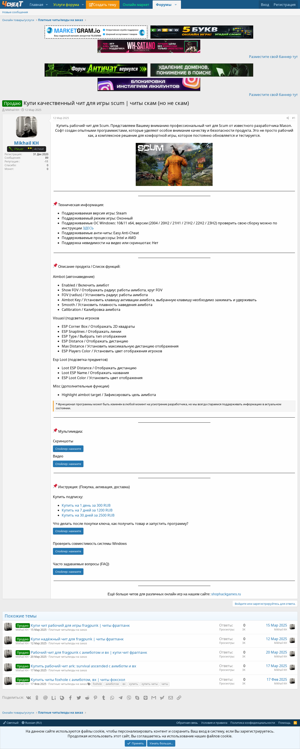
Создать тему (104, 4)
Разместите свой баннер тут (273, 56)
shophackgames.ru (226, 594)
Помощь (284, 723)
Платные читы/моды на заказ (68, 630)
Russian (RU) (33, 723)
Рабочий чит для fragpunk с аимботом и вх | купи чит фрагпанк (89, 652)
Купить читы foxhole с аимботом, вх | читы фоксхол (78, 679)
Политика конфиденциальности (252, 723)
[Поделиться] (288, 118)
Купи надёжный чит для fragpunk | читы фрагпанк (77, 638)
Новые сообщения (15, 12)
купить (133, 684)
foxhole (97, 684)
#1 (293, 118)
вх (124, 684)
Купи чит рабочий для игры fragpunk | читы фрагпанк (80, 625)
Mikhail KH (12, 110)
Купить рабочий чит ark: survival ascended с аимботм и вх (83, 665)
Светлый (12, 723)
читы (164, 684)
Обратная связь (187, 723)
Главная (36, 4)
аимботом (112, 684)
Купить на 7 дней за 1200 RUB (87, 510)
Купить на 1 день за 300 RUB (86, 505)
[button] (47, 4)
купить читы (150, 684)
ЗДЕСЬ (88, 228)
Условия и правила (214, 723)
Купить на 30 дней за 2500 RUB (88, 515)
